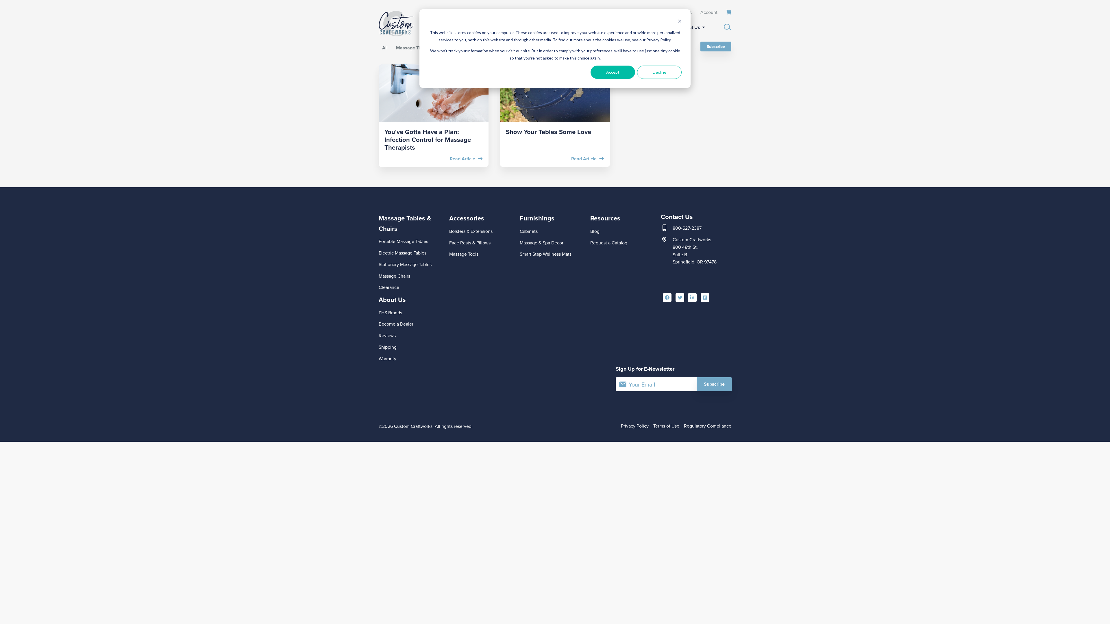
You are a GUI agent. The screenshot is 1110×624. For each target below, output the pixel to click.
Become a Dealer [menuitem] (396, 324)
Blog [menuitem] (595, 231)
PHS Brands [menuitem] (390, 312)
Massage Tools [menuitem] (463, 254)
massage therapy (414, 47)
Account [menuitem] (708, 12)
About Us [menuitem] (690, 27)
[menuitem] (728, 12)
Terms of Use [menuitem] (666, 426)
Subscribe (716, 46)
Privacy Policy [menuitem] (635, 426)
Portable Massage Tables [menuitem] (403, 241)
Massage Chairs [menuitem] (394, 276)
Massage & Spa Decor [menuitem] (541, 242)
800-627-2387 (687, 228)
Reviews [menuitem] (387, 335)
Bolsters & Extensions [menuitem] (471, 231)
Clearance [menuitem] (389, 287)
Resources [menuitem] (605, 218)
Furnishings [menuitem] (537, 218)
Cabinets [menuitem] (529, 231)
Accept (612, 72)
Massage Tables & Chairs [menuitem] (405, 223)
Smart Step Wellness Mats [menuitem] (545, 254)
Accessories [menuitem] (466, 218)
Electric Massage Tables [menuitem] (402, 253)
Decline (659, 72)
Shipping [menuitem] (388, 347)
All (385, 47)
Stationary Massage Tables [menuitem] (405, 264)
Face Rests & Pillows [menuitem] (470, 242)
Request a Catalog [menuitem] (608, 242)
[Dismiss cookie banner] (680, 21)
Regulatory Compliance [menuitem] (707, 426)
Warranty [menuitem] (387, 358)
